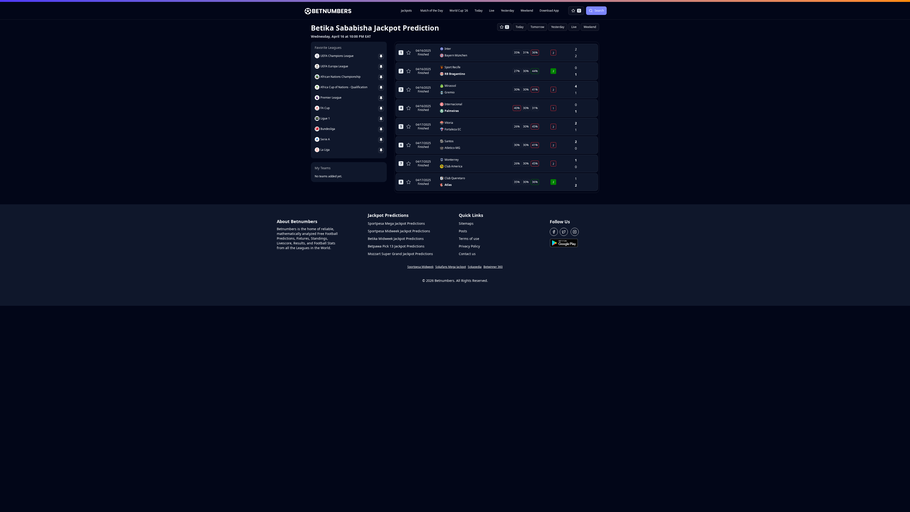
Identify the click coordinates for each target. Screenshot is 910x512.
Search (599, 11)
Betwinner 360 (493, 267)
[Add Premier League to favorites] (381, 98)
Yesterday (507, 11)
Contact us (467, 253)
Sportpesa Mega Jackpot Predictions (396, 223)
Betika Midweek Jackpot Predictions (396, 238)
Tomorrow (537, 27)
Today (478, 11)
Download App (549, 11)
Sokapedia (475, 267)
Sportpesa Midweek (420, 267)
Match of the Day (431, 11)
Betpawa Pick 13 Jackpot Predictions (396, 246)
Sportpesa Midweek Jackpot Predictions (399, 231)
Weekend (527, 11)
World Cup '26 (459, 11)
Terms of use (469, 238)
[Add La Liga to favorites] (381, 150)
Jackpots (406, 11)
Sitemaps (466, 223)
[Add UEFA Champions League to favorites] (381, 56)
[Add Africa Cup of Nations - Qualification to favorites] (381, 88)
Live (491, 11)
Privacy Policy (469, 246)
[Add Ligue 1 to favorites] (381, 119)
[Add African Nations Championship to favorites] (381, 77)
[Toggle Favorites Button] (408, 52)
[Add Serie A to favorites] (381, 140)
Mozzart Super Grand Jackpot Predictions (400, 253)
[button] (554, 232)
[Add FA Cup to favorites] (381, 108)
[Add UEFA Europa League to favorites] (381, 67)
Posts (463, 231)
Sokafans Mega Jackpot (450, 267)
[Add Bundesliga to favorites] (381, 129)
